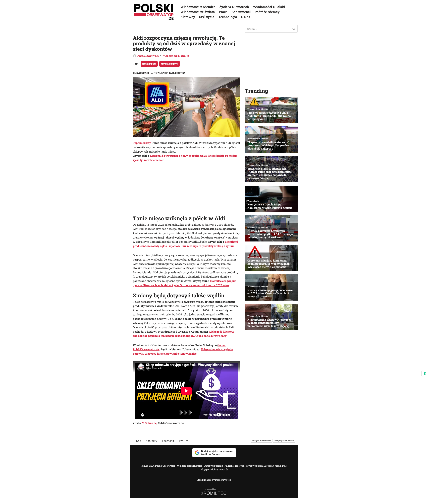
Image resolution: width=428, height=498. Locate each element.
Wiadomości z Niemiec (197, 7)
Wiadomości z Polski (269, 7)
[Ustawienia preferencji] (425, 373)
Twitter (183, 440)
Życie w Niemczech (234, 7)
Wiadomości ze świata (197, 12)
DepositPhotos (223, 479)
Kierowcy (187, 17)
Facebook (168, 440)
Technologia (227, 17)
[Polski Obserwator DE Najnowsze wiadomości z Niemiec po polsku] (154, 12)
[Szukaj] (294, 29)
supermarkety (169, 64)
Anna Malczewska (148, 55)
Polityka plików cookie (284, 440)
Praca (223, 12)
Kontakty (151, 440)
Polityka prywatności (261, 440)
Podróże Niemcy (267, 12)
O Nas (245, 17)
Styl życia (206, 17)
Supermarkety (142, 143)
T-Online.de (149, 423)
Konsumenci (241, 12)
